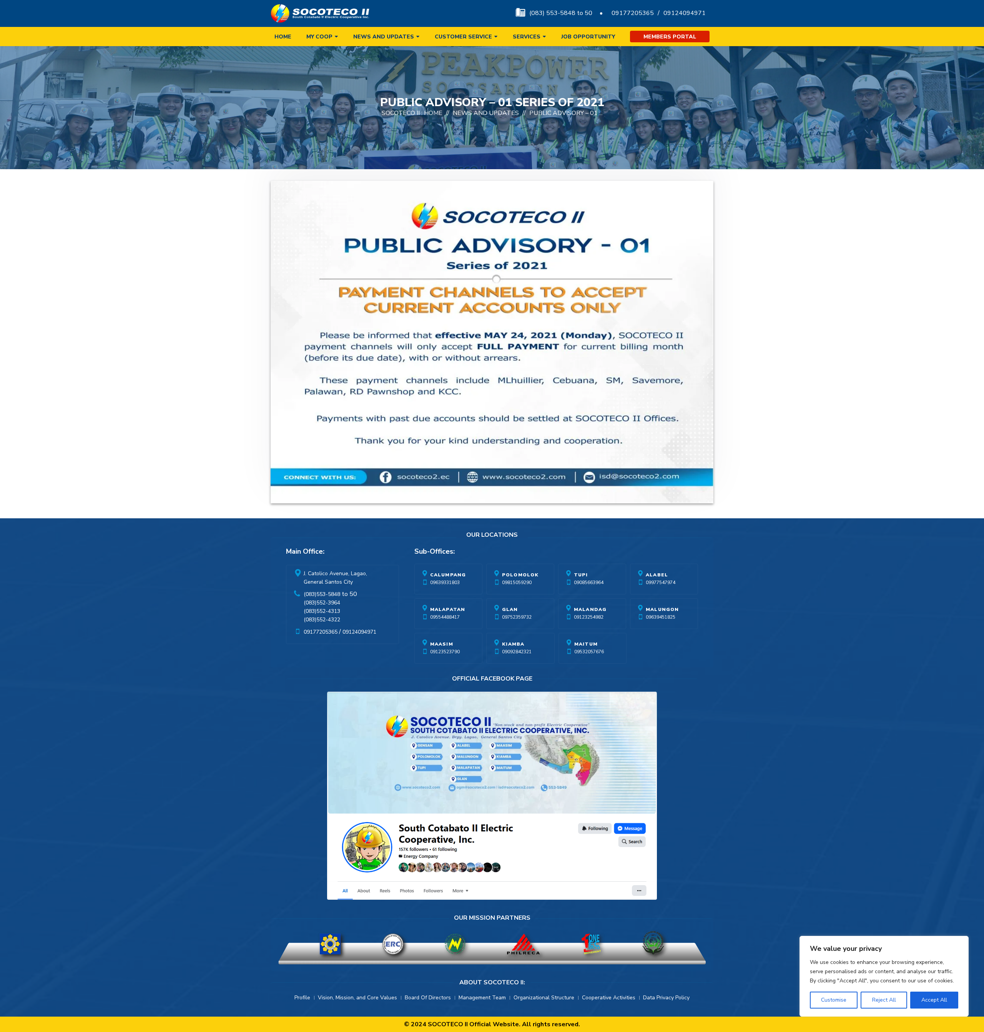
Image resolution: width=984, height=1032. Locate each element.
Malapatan (447, 609)
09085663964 (588, 582)
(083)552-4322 (322, 619)
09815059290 (517, 582)
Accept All (934, 1000)
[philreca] (523, 944)
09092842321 (517, 652)
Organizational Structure (544, 997)
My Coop (319, 36)
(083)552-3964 (322, 602)
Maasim (441, 644)
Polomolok (520, 575)
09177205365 (633, 13)
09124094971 (684, 13)
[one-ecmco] (591, 944)
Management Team (482, 997)
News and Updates (383, 36)
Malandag (590, 609)
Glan (510, 609)
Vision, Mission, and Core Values (357, 997)
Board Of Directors (428, 997)
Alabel (657, 575)
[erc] (392, 944)
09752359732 (517, 617)
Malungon (662, 609)
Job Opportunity (588, 36)
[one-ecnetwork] (653, 944)
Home (282, 36)
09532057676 (589, 652)
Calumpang (448, 575)
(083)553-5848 (322, 594)
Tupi (581, 575)
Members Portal (669, 36)
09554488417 (445, 617)
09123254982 (588, 617)
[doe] (330, 944)
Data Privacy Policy (666, 997)
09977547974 (660, 582)
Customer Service (463, 36)
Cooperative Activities (608, 997)
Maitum (586, 644)
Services (526, 36)
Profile (302, 997)
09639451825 (660, 617)
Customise (833, 1000)
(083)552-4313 (322, 611)
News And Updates (486, 113)
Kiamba (513, 644)
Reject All (884, 1000)
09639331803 (445, 582)
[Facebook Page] (492, 797)
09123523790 (445, 652)
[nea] (455, 944)
